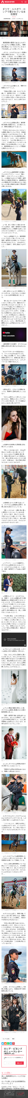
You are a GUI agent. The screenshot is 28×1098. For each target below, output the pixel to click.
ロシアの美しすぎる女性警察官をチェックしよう (13, 1082)
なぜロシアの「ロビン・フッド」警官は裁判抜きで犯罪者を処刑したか (13, 1089)
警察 (13, 1039)
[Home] (2, 2)
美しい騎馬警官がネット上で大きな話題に (13, 1077)
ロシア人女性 (6, 1039)
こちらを (12, 1093)
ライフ (14, 17)
